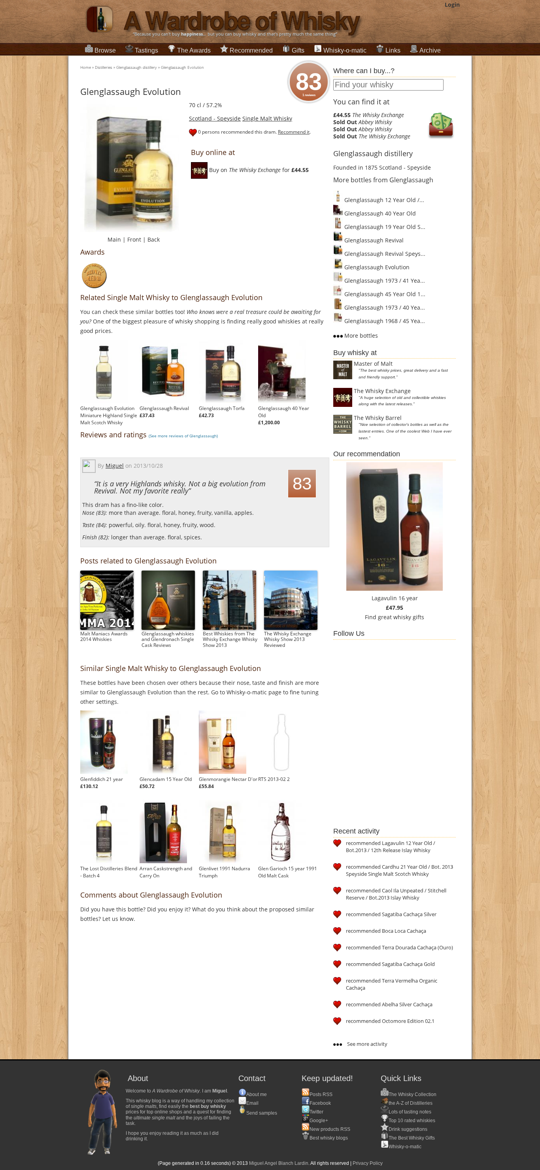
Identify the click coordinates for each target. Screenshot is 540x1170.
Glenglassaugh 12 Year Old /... (383, 200)
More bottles (360, 335)
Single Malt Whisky (267, 118)
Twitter (316, 1112)
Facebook (320, 1103)
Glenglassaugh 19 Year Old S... (384, 227)
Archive (430, 50)
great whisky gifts (401, 617)
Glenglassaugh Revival (164, 408)
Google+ (319, 1120)
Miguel (115, 465)
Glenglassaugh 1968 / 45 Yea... (384, 321)
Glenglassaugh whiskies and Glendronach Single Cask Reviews (168, 639)
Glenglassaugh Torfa (222, 408)
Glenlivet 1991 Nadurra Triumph (224, 872)
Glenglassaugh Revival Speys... (384, 253)
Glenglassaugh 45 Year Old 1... (384, 294)
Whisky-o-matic (344, 50)
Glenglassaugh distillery (136, 67)
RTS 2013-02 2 (274, 779)
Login (452, 4)
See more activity (366, 1043)
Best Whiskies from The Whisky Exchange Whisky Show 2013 (230, 639)
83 (309, 82)
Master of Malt (373, 363)
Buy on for (258, 170)
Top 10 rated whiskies (412, 1120)
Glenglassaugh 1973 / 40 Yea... (384, 307)
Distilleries (103, 67)
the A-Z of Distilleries (410, 1103)
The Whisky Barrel (378, 418)
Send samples (261, 1113)
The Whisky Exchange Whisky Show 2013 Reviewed (288, 639)
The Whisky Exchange (382, 391)
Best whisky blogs (329, 1138)
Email (252, 1103)
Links (392, 50)
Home (85, 67)
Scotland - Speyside (215, 118)
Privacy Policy (368, 1163)
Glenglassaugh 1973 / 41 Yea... (384, 280)
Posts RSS (321, 1094)
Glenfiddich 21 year (101, 779)
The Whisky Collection (412, 1094)
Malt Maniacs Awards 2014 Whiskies (104, 636)
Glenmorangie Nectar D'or (228, 779)
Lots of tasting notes (410, 1112)
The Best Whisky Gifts (412, 1138)
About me (256, 1094)
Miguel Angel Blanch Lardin (278, 1163)
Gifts (298, 50)
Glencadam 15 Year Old (166, 779)
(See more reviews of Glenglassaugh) (183, 436)
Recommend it (294, 132)
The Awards (194, 50)
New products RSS (330, 1129)
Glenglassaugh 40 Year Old (283, 412)
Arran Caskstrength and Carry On (166, 872)
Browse (105, 50)
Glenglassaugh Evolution (182, 67)
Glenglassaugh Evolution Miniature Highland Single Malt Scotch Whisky (108, 415)
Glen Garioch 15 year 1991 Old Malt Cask (287, 872)
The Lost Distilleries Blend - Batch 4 (108, 872)
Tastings (146, 50)
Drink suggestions (408, 1129)
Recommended (251, 50)
